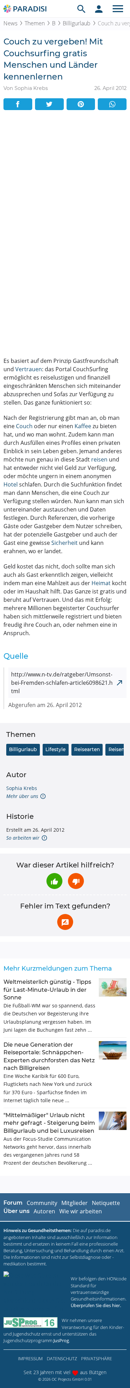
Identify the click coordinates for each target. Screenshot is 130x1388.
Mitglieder (74, 1203)
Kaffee (83, 426)
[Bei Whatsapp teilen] (112, 104)
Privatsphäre (96, 1358)
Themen (35, 23)
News (10, 23)
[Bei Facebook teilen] (17, 104)
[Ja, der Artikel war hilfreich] (54, 881)
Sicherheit (64, 543)
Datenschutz (62, 1358)
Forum (13, 1202)
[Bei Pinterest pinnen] (81, 104)
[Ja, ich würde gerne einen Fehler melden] (65, 922)
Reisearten (87, 749)
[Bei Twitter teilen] (49, 104)
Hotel (10, 484)
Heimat (101, 583)
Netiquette (106, 1203)
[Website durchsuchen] (81, 8)
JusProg (61, 1340)
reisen (99, 459)
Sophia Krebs (21, 788)
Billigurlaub (76, 23)
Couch (24, 426)
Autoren (44, 1211)
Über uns (16, 1211)
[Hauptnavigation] (118, 8)
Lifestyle (55, 749)
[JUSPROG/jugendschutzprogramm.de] (30, 1322)
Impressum (30, 1358)
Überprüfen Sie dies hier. (96, 1305)
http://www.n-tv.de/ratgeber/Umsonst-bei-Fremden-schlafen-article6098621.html (62, 683)
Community (42, 1203)
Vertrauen (28, 369)
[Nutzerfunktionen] (98, 8)
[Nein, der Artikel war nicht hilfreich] (76, 881)
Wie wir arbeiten (80, 1211)
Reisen (116, 749)
